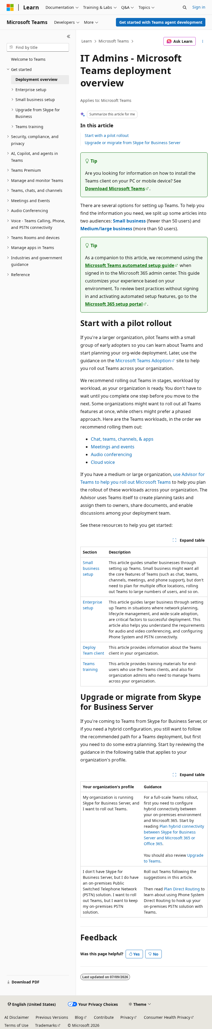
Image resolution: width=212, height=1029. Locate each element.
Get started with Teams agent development (160, 22)
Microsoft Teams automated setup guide (129, 265)
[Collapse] (68, 36)
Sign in (198, 7)
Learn (86, 41)
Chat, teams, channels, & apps (122, 439)
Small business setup (91, 568)
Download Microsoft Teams (115, 189)
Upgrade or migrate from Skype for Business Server (133, 142)
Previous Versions (52, 1017)
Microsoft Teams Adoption (143, 361)
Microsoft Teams (114, 41)
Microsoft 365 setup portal (114, 304)
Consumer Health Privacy (167, 1017)
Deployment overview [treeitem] (36, 79)
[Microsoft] (10, 7)
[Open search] (184, 7)
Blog (79, 1017)
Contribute (104, 1017)
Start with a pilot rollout (107, 135)
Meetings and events (112, 447)
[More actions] (203, 41)
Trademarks (46, 1025)
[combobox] (38, 47)
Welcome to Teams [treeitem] (28, 59)
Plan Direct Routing (182, 889)
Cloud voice (103, 462)
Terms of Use (16, 1025)
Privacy (126, 1017)
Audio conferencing (111, 454)
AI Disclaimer (16, 1017)
